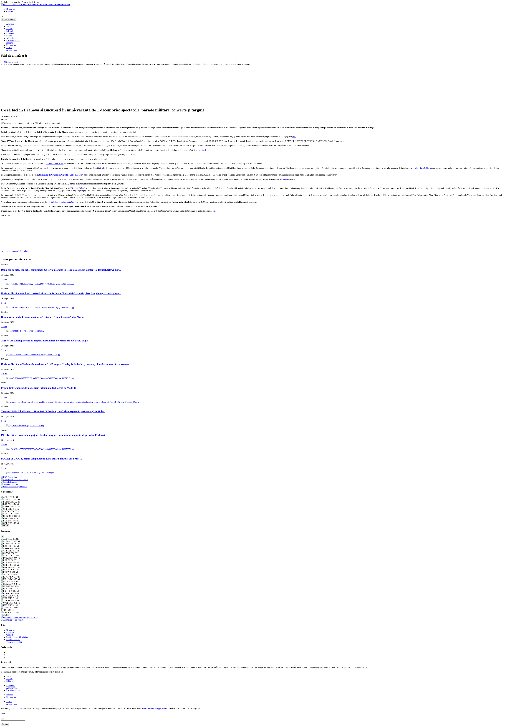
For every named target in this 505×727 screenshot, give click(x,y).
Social (8, 26)
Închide (5, 615)
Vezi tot (5, 526)
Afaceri (9, 29)
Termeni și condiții (14, 642)
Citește (4, 279)
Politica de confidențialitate (17, 637)
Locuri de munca (13, 40)
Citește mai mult (11, 62)
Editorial (9, 681)
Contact (9, 11)
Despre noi (10, 9)
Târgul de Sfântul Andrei (80, 188)
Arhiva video (11, 50)
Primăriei (285, 179)
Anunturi (10, 24)
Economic (10, 33)
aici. (294, 137)
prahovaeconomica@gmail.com (155, 708)
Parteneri (10, 632)
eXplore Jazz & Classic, (423, 168)
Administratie (11, 38)
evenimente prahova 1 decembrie (14, 251)
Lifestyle (10, 31)
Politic (9, 36)
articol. (204, 150)
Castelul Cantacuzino (54, 163)
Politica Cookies (13, 639)
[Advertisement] (252, 85)
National (9, 43)
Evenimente (11, 45)
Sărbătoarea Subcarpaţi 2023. (63, 202)
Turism (9, 47)
